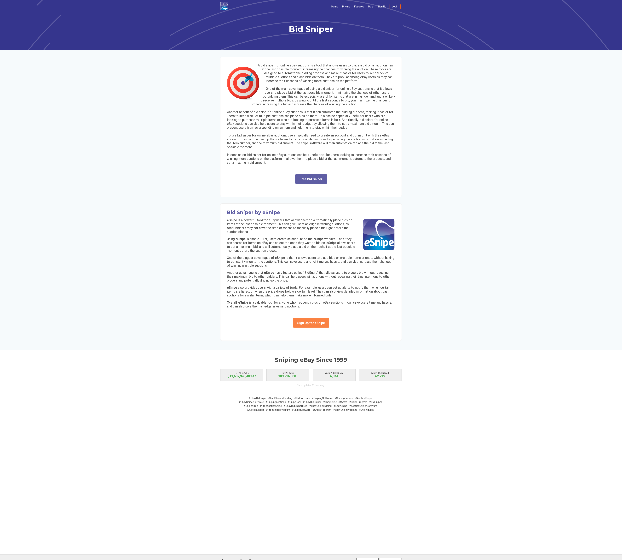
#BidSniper (375, 402)
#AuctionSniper (255, 409)
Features (359, 6)
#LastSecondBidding (280, 398)
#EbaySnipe (340, 405)
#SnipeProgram (358, 402)
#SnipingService (343, 398)
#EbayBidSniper (312, 402)
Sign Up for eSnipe (311, 323)
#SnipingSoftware (322, 398)
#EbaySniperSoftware (251, 402)
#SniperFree (251, 405)
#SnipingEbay (366, 409)
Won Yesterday (334, 373)
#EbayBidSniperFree (295, 405)
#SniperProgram (321, 409)
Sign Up (382, 6)
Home (334, 6)
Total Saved (241, 373)
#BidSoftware (302, 398)
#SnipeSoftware (301, 409)
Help (371, 6)
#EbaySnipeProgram (345, 409)
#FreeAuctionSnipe (271, 405)
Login (395, 6)
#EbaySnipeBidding (320, 405)
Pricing (346, 6)
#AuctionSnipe (363, 398)
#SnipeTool (294, 402)
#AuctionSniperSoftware (363, 405)
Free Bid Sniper (311, 179)
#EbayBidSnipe (257, 398)
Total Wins (288, 373)
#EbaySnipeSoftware (335, 402)
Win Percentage (380, 373)
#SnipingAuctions (276, 402)
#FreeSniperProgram (278, 409)
